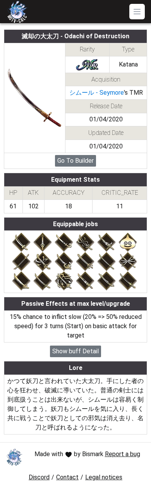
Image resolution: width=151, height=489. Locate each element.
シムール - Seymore (96, 92)
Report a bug (122, 454)
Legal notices (103, 477)
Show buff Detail (75, 351)
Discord (39, 477)
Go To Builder (75, 160)
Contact (67, 477)
